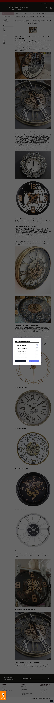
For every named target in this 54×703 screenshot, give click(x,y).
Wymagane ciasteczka (21, 345)
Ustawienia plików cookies (22, 341)
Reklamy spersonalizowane (22, 357)
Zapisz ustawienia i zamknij (21, 361)
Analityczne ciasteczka (21, 351)
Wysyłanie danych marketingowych (23, 354)
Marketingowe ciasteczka (22, 348)
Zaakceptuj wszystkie (34, 361)
